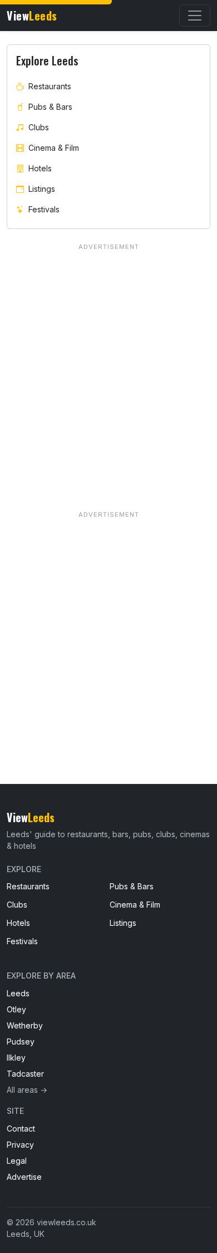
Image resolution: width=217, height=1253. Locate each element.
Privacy (20, 1144)
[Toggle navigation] (194, 15)
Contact (21, 1128)
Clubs (38, 127)
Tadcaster (25, 1073)
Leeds (18, 993)
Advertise (24, 1176)
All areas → (27, 1089)
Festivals (44, 209)
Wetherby (25, 1025)
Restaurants (49, 86)
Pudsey (20, 1041)
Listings (41, 188)
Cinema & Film (53, 147)
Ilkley (16, 1057)
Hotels (40, 168)
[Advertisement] (108, 625)
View (32, 15)
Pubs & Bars (50, 106)
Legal (17, 1160)
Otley (16, 1009)
